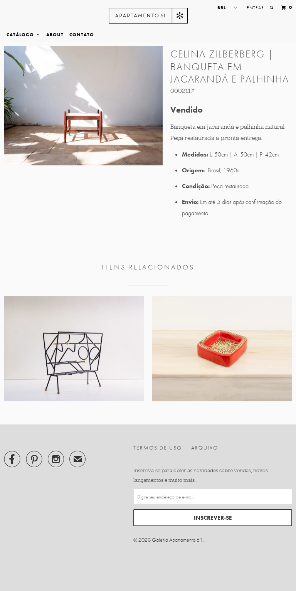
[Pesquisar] (272, 8)
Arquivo (204, 447)
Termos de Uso (157, 447)
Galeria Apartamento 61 (177, 539)
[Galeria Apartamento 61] (148, 15)
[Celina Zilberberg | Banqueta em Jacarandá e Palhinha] (83, 105)
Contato (81, 35)
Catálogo (22, 35)
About (55, 35)
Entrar (255, 8)
